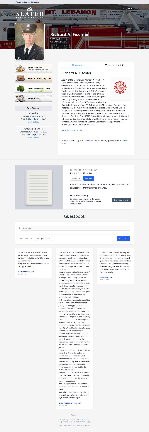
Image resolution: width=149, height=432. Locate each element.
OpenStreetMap (77, 425)
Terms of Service (80, 422)
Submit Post (123, 238)
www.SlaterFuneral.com (71, 130)
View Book (76, 178)
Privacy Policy (68, 422)
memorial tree (91, 140)
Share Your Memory (121, 200)
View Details (33, 122)
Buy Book (88, 178)
